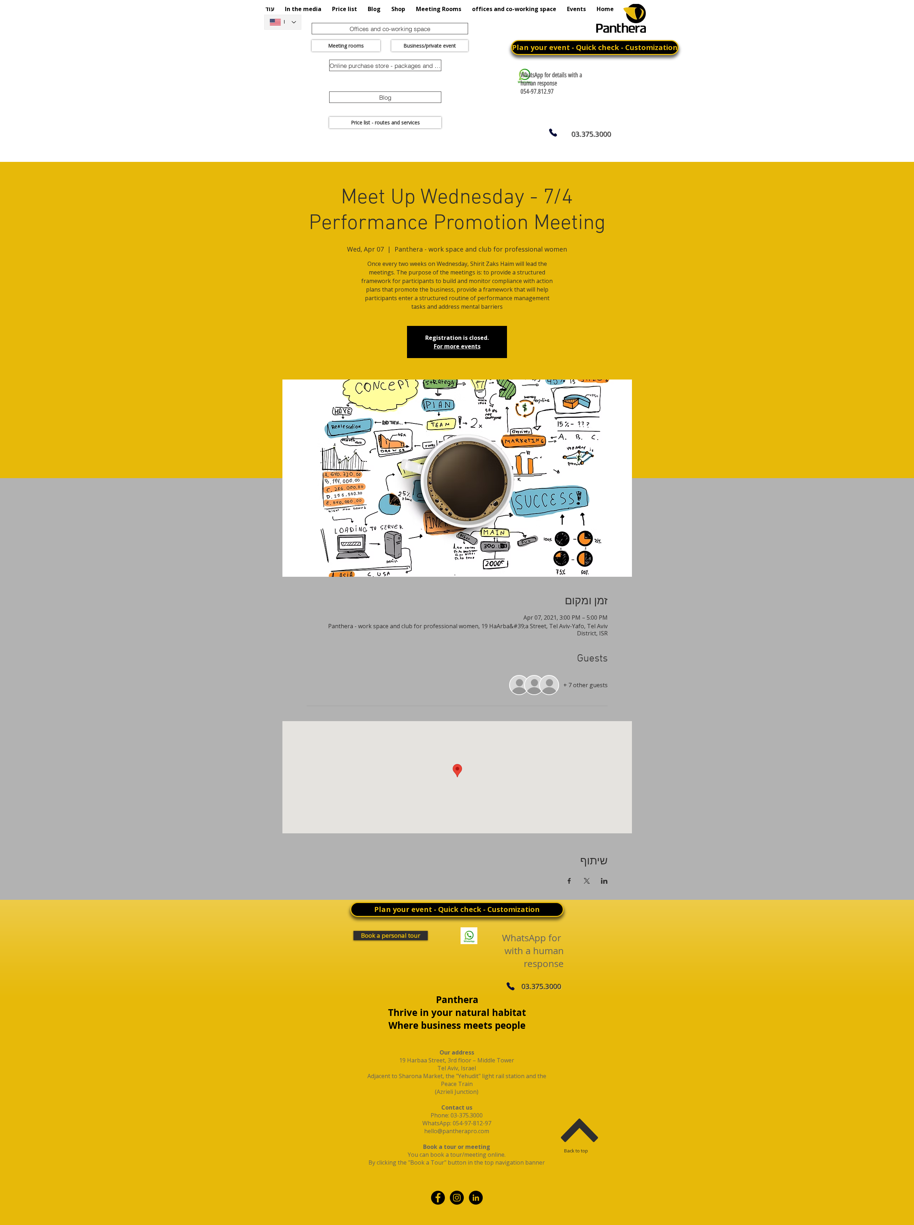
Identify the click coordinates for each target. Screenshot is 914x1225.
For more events (457, 346)
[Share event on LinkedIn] (604, 881)
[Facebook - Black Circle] (438, 1198)
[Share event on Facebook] (569, 881)
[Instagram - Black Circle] (457, 1198)
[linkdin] (476, 1198)
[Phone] (553, 133)
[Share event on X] (586, 881)
